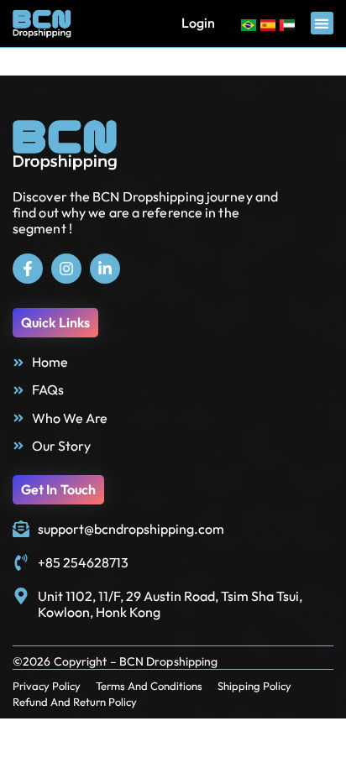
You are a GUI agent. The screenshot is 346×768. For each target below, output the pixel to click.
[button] (322, 23)
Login (198, 22)
